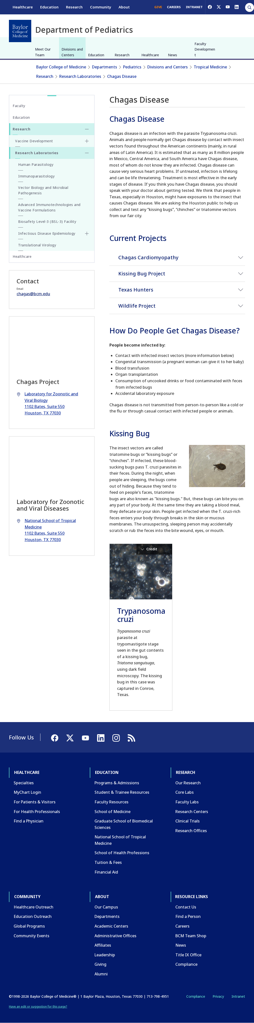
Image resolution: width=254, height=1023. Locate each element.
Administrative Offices (115, 935)
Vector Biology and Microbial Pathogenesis (43, 190)
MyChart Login (27, 792)
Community (100, 6)
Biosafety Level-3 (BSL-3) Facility (47, 221)
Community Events (31, 935)
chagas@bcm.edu (33, 293)
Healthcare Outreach (33, 907)
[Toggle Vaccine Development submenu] (86, 141)
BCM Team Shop (190, 935)
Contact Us (185, 907)
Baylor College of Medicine (61, 67)
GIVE (158, 7)
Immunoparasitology (36, 176)
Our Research (188, 783)
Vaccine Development (34, 141)
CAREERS (174, 7)
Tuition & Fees (108, 862)
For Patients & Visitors (35, 802)
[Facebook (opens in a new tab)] (210, 7)
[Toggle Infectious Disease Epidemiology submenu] (86, 233)
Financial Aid (106, 872)
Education (49, 6)
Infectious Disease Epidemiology (46, 233)
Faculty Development (204, 49)
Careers (182, 926)
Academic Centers (111, 926)
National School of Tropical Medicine (120, 840)
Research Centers (191, 811)
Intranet (238, 996)
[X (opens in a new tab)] (219, 7)
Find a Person (188, 916)
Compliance (186, 964)
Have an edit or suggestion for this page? (38, 1006)
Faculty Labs (187, 802)
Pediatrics (132, 67)
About (124, 6)
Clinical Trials (187, 821)
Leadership (105, 955)
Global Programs (29, 926)
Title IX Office (188, 955)
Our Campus (106, 907)
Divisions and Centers (72, 52)
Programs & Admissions (117, 783)
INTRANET (194, 7)
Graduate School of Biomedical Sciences (124, 824)
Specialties (24, 783)
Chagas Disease (121, 76)
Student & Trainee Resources (122, 792)
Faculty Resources (111, 802)
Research (74, 6)
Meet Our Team (43, 52)
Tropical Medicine (210, 67)
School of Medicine (112, 811)
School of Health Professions (122, 852)
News (172, 55)
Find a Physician (28, 821)
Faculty (19, 105)
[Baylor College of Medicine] (20, 31)
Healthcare (23, 6)
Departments (104, 67)
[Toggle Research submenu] (86, 129)
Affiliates (103, 945)
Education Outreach (33, 916)
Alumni (101, 974)
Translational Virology (37, 245)
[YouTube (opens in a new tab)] (228, 7)
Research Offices (191, 830)
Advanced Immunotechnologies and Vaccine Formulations (49, 207)
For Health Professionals (37, 811)
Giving (100, 964)
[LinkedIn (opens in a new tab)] (237, 7)
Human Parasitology (35, 164)
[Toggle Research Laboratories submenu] (86, 153)
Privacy (218, 996)
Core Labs (184, 792)
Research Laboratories (80, 76)
